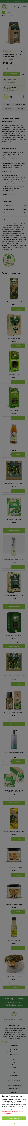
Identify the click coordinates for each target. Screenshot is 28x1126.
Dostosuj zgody (14, 1123)
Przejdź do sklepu (14, 1118)
